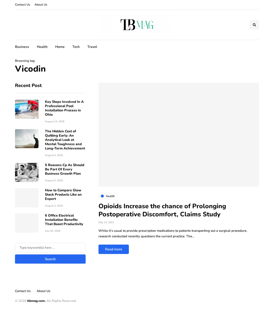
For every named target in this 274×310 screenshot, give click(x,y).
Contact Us (22, 5)
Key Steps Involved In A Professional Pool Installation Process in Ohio (64, 108)
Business (22, 46)
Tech (76, 46)
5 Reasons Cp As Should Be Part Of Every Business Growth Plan (64, 169)
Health (42, 46)
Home (60, 46)
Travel (92, 46)
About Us (40, 5)
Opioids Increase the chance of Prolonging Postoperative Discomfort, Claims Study (162, 210)
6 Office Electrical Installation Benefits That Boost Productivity (64, 219)
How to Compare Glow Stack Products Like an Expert (63, 194)
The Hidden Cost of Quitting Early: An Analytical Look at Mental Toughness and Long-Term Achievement (65, 140)
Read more (113, 249)
